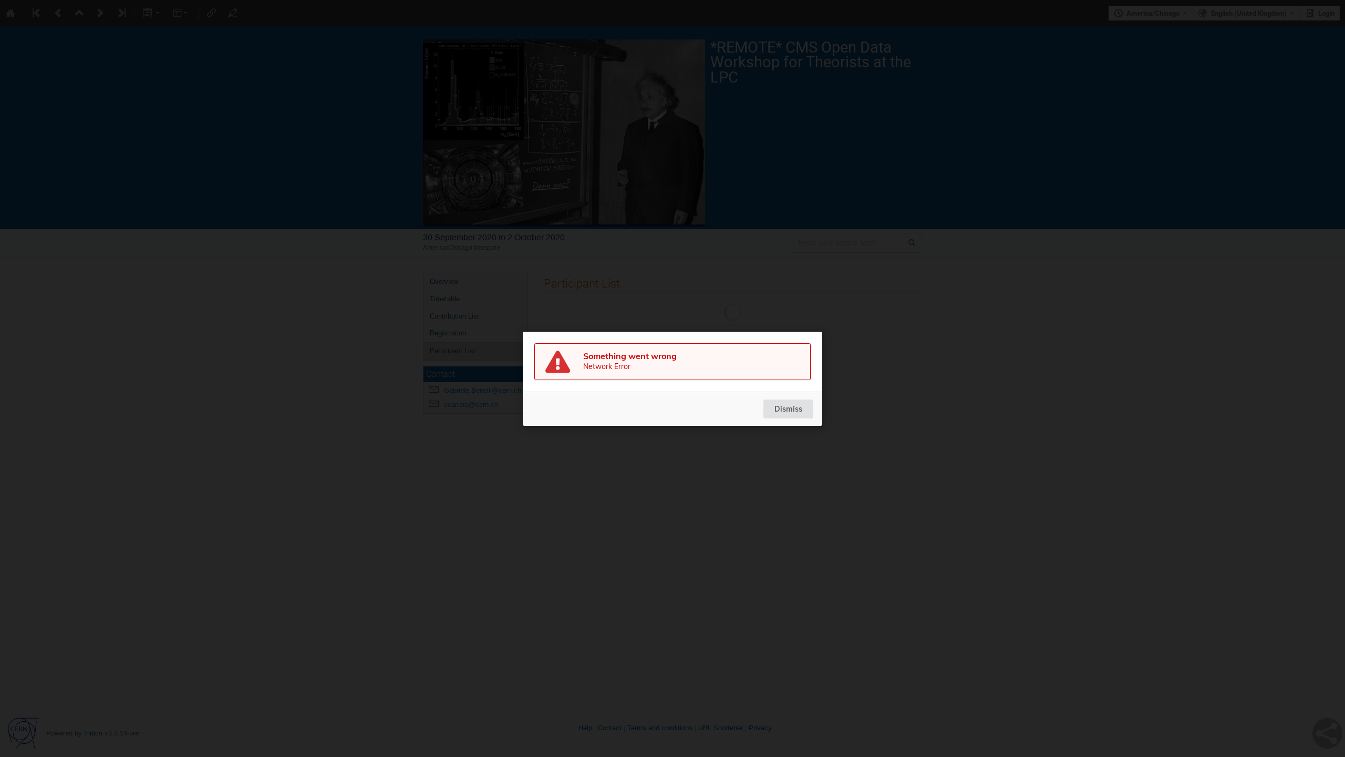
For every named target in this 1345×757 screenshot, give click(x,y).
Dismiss (788, 409)
